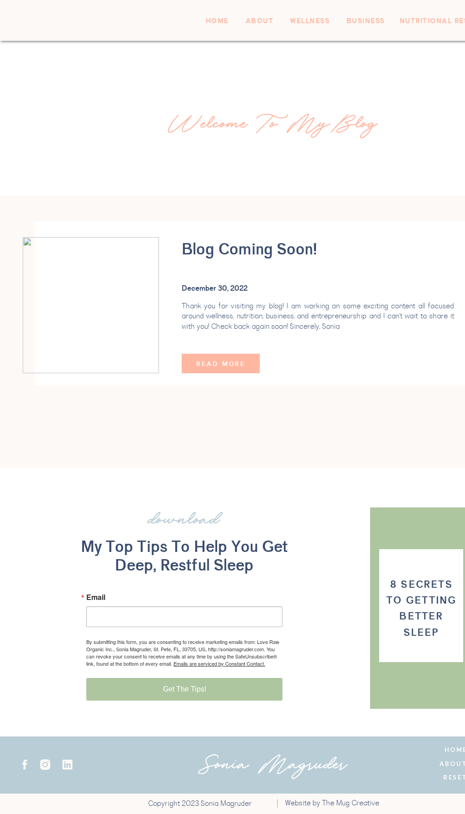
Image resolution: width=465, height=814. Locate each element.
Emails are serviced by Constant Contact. (219, 663)
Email (95, 597)
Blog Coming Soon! (249, 249)
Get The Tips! (184, 689)
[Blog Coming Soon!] (91, 305)
